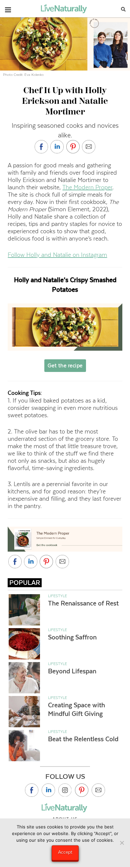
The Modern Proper (87, 187)
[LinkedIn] (48, 790)
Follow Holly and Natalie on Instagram (57, 255)
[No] (121, 842)
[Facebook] (31, 790)
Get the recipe (65, 365)
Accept (65, 852)
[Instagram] (65, 790)
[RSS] (98, 790)
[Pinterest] (81, 790)
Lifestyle (57, 596)
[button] (8, 8)
